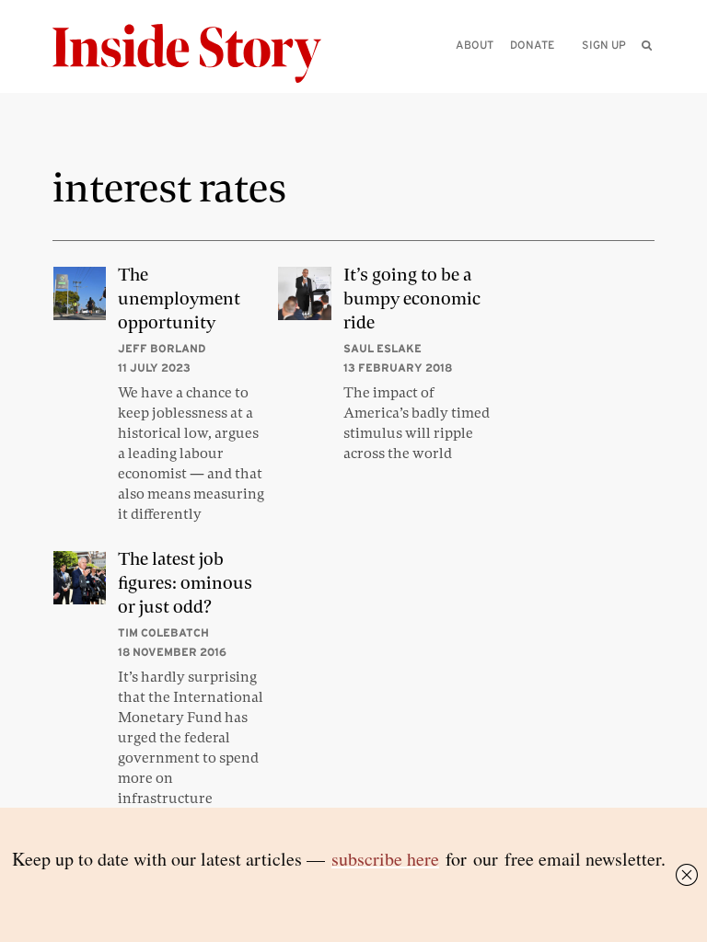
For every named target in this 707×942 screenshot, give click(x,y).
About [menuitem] (474, 45)
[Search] (646, 74)
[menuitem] (647, 45)
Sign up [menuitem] (604, 45)
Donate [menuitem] (532, 45)
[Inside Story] (199, 54)
